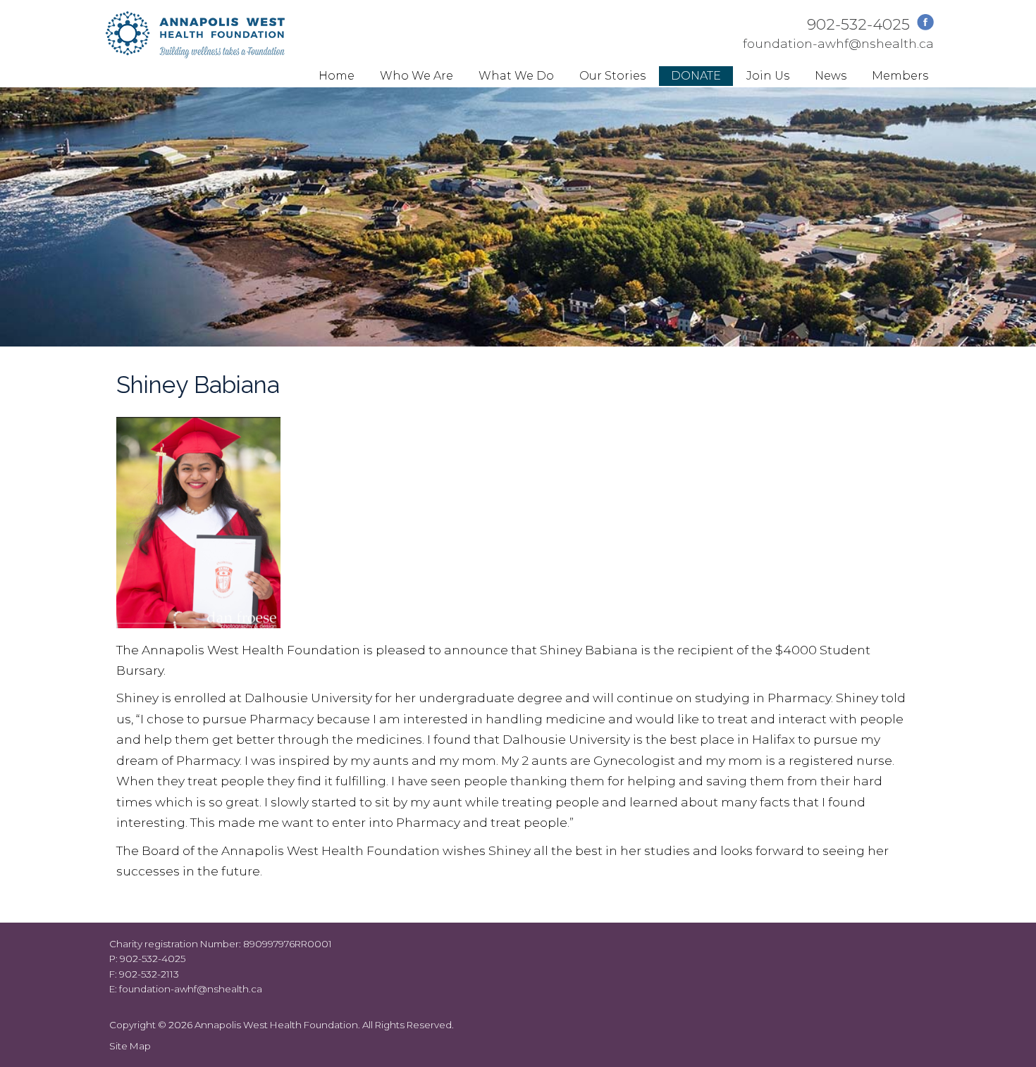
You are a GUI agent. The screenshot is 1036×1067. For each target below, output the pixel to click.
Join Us (767, 75)
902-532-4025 (858, 24)
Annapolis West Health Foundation (276, 1024)
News (830, 75)
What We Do (516, 75)
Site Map (130, 1046)
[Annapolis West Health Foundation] (195, 53)
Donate (696, 75)
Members (900, 75)
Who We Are (416, 75)
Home (336, 75)
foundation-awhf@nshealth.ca (838, 43)
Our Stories (612, 75)
